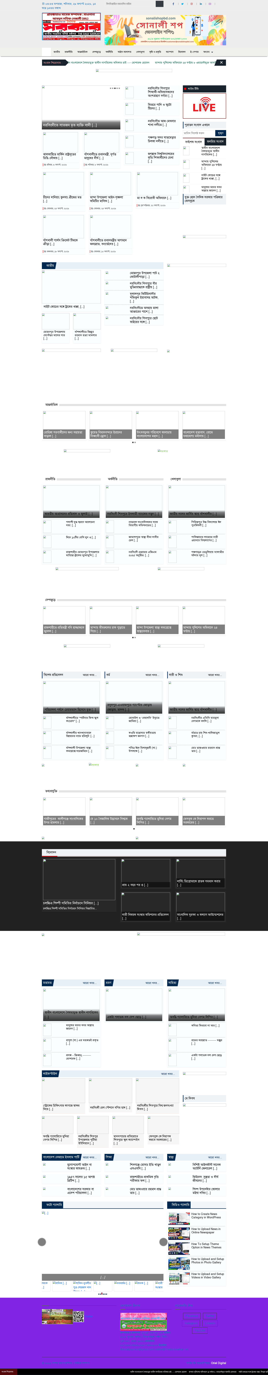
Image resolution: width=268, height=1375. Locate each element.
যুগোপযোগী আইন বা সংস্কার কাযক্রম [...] (79, 1166)
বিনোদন (181, 52)
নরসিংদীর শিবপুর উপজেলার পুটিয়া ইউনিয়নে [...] (88, 1140)
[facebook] (174, 4)
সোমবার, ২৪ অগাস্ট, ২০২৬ (57, 208)
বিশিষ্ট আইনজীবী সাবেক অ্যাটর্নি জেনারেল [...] (207, 1166)
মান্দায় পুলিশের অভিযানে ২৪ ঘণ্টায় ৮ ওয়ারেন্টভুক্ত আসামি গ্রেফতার (160, 62)
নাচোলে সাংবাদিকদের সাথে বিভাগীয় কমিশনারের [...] (143, 523)
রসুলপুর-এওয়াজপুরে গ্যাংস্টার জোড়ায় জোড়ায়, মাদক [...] (129, 707)
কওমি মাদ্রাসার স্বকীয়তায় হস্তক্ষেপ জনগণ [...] (142, 734)
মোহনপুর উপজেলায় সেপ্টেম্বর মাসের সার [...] (54, 335)
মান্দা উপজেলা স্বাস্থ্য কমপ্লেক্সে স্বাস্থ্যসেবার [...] (107, 629)
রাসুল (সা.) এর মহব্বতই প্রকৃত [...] (82, 1042)
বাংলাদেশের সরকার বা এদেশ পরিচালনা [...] (80, 1191)
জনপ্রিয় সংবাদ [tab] (215, 141)
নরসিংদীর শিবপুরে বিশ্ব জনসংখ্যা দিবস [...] (155, 1107)
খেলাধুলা (140, 52)
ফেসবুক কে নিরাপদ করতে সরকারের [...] (152, 821)
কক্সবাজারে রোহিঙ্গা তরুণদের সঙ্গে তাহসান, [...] (203, 434)
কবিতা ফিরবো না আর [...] (205, 1025)
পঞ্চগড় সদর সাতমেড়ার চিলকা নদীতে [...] (162, 139)
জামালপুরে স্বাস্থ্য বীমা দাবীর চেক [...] (144, 538)
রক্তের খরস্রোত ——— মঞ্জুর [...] (206, 1042)
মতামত (47, 983)
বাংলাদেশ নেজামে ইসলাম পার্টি (61, 1157)
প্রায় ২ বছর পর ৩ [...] (135, 885)
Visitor (89, 1316)
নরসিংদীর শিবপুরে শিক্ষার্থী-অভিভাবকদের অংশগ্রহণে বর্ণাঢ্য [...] (161, 92)
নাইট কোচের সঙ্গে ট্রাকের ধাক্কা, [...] (210, 177)
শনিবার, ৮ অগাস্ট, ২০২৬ (97, 164)
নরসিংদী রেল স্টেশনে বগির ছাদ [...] (110, 1107)
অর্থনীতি (109, 52)
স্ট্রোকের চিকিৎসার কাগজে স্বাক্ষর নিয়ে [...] (61, 1107)
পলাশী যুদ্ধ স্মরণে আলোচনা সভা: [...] (80, 523)
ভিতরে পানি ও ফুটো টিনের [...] (159, 106)
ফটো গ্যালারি (54, 1205)
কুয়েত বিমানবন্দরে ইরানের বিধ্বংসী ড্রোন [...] (60, 434)
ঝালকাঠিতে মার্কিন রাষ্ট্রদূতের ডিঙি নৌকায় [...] (60, 156)
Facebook (191, 1316)
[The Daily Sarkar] (71, 26)
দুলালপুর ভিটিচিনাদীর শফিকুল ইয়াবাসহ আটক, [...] (144, 297)
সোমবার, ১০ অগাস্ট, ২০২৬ (104, 251)
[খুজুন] (159, 4)
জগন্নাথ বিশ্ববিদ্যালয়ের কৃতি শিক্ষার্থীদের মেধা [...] (161, 157)
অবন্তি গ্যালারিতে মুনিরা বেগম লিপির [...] (107, 821)
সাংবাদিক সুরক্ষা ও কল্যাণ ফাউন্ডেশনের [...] (200, 916)
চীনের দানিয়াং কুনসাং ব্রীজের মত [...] (62, 199)
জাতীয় (57, 52)
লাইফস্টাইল (50, 1074)
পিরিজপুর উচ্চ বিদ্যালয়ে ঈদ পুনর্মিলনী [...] (206, 523)
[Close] (219, 63)
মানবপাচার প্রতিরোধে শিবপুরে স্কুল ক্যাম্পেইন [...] (126, 1140)
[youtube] (210, 4)
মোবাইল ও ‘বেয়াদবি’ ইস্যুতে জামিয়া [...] (144, 719)
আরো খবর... (90, 675)
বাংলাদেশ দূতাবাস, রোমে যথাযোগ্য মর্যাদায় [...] (151, 434)
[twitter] (183, 4)
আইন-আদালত (124, 52)
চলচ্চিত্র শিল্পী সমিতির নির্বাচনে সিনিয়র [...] (70, 903)
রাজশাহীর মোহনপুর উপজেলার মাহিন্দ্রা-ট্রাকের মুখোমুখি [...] (82, 553)
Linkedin (210, 1323)
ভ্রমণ (108, 983)
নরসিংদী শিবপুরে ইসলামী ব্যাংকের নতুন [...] (133, 514)
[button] (110, 88)
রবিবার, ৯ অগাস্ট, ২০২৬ (56, 164)
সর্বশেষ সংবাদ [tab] (193, 142)
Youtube (199, 1330)
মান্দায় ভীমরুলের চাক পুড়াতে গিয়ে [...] (61, 629)
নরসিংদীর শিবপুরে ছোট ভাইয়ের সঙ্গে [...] (144, 320)
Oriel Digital (218, 1363)
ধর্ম (108, 675)
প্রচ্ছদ (46, 52)
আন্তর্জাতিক (82, 52)
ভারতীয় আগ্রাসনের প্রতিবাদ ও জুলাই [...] (69, 514)
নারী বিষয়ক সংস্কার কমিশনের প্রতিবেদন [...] (145, 916)
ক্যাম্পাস (170, 52)
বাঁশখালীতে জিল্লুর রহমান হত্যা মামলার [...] (86, 335)
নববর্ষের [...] (102, 1277)
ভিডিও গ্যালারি (180, 1205)
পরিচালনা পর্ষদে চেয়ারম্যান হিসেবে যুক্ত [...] (70, 710)
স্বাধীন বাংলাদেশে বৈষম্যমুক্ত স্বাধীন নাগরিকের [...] (210, 151)
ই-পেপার (194, 52)
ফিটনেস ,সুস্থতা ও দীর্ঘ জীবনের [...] (205, 1179)
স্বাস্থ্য (171, 1157)
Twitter (209, 1316)
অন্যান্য (206, 52)
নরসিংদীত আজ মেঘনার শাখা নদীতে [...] (162, 123)
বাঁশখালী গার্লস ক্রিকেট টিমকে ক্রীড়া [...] (60, 242)
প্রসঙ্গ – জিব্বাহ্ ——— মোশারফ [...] (78, 1057)
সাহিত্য (172, 983)
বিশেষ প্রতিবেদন (53, 675)
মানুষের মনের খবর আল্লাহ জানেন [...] (211, 189)
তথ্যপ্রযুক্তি (50, 791)
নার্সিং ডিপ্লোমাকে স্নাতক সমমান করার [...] (198, 883)
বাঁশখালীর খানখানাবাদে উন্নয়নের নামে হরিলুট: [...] (80, 734)
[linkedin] (201, 4)
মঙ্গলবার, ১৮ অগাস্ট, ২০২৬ (57, 251)
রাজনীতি (69, 52)
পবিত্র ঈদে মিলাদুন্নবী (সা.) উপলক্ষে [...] (143, 749)
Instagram (190, 1323)
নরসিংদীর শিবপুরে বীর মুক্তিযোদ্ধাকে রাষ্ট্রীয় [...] (143, 285)
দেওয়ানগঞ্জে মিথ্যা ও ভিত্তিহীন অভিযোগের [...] (75, 125)
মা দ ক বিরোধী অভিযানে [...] (154, 198)
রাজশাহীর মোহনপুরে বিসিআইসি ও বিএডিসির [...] (203, 629)
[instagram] (192, 4)
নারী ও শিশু (176, 675)
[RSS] (219, 4)
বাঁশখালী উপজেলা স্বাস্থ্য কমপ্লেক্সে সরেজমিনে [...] (79, 749)
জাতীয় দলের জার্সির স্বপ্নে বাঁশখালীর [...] (193, 514)
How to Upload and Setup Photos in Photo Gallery (207, 1260)
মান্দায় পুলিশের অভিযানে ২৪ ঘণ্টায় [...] (211, 165)
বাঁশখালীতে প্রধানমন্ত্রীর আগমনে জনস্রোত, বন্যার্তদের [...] (108, 242)
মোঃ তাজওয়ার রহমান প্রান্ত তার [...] (205, 749)
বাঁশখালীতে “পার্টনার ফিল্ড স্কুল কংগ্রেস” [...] (82, 719)
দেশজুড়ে (96, 52)
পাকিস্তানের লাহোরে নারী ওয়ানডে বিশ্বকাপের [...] (204, 538)
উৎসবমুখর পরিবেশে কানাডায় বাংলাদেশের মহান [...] (107, 434)
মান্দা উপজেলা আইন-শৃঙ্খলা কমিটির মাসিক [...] (106, 199)
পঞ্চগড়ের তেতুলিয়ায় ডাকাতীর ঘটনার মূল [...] (207, 553)
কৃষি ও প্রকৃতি (155, 52)
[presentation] (42, 1242)
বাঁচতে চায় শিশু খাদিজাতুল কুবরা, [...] (205, 734)
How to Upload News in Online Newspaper (206, 1230)
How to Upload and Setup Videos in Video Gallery (207, 1275)
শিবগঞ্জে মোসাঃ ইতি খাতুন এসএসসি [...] (145, 1166)
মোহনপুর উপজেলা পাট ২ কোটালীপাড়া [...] (145, 275)
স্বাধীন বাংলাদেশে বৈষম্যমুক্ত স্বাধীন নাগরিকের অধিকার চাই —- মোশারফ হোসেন (76, 62)
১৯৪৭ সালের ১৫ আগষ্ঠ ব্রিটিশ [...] (81, 1179)
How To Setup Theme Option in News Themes (206, 1245)
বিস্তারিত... (91, 908)
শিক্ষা (109, 1157)
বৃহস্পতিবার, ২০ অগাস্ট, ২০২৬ (152, 205)
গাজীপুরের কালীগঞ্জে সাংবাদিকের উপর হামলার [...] (203, 821)
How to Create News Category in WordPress (206, 1215)
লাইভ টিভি (193, 88)
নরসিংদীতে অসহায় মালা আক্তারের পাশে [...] (144, 310)
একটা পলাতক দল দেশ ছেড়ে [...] (126, 1017)
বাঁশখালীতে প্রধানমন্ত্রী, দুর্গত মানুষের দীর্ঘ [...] (100, 156)
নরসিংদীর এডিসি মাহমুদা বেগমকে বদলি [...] (205, 719)
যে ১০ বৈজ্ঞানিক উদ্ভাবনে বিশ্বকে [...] (62, 821)
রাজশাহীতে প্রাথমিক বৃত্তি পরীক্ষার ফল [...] (144, 1179)
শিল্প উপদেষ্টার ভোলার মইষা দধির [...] (206, 1191)
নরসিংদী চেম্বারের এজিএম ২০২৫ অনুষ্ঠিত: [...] (142, 553)
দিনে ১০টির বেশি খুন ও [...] (81, 537)
